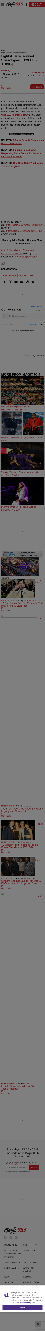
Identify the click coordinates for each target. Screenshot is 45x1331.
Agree (22, 1307)
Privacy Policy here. (27, 1302)
